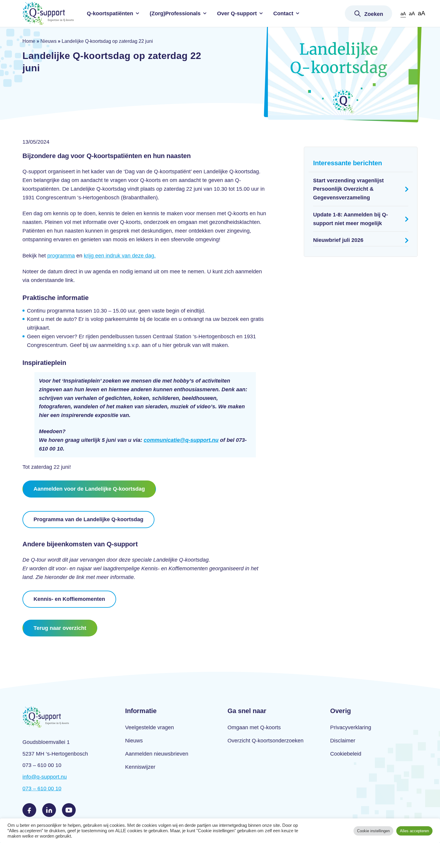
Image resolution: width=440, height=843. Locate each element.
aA (403, 13)
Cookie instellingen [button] (373, 831)
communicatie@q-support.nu (181, 440)
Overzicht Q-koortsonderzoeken (265, 741)
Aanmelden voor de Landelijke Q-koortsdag (89, 489)
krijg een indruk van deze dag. (120, 256)
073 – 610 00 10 (41, 789)
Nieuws (48, 41)
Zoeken (373, 14)
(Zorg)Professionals (175, 13)
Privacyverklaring (350, 727)
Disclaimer (342, 741)
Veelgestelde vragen (149, 727)
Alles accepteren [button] (414, 831)
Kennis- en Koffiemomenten (69, 599)
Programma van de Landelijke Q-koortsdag (88, 519)
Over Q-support (237, 13)
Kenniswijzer (140, 767)
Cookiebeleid (345, 754)
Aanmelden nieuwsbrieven (156, 754)
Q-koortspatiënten (110, 13)
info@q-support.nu (44, 777)
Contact (283, 13)
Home (28, 41)
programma (61, 256)
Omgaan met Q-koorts (254, 727)
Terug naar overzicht (60, 628)
